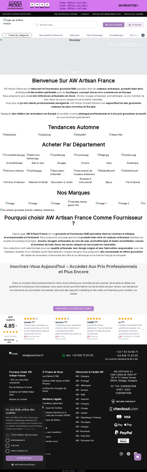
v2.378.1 (82, 471)
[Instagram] (121, 454)
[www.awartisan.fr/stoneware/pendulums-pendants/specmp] (73, 56)
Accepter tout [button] (24, 458)
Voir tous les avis (9, 341)
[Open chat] (137, 457)
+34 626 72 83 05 (127, 355)
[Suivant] (143, 329)
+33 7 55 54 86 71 (127, 351)
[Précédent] (20, 329)
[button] (24, 464)
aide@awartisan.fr (32, 355)
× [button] (43, 407)
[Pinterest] (128, 454)
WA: (79, 355)
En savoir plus (29, 429)
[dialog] (24, 436)
